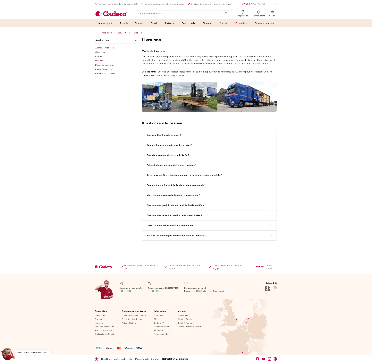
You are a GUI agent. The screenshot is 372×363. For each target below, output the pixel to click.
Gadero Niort (183, 315)
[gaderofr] (269, 359)
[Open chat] (8, 355)
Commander (100, 52)
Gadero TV (159, 323)
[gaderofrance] (257, 359)
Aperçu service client (104, 48)
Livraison (99, 61)
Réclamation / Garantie (105, 73)
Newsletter (159, 315)
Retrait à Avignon (185, 323)
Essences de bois (162, 334)
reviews (258, 3)
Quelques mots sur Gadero (134, 311)
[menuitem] (106, 23)
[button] (222, 13)
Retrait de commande (105, 65)
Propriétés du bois (162, 330)
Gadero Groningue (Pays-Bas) (191, 326)
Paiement (99, 56)
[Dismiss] (48, 352)
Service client (101, 311)
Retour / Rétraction (103, 69)
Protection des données (133, 319)
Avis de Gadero (129, 323)
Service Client (124, 32)
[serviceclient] (96, 33)
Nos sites (182, 311)
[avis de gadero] (96, 359)
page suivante (177, 75)
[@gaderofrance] (263, 359)
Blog (156, 319)
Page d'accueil (108, 32)
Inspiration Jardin (161, 326)
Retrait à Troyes (185, 319)
